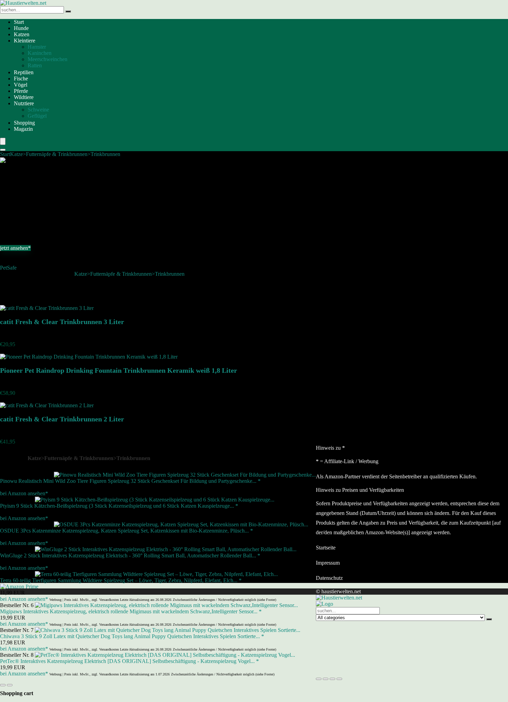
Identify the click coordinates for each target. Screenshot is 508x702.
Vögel (20, 85)
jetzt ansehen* (15, 248)
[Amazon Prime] (19, 586)
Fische (21, 78)
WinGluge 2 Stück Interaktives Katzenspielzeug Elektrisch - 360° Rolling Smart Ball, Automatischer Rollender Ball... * (130, 555)
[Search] (3, 150)
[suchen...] (68, 11)
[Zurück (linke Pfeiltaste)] (3, 685)
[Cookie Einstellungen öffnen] (368, 671)
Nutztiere (24, 103)
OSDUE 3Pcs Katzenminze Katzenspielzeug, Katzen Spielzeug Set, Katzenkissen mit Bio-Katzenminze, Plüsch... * (126, 531)
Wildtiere (24, 97)
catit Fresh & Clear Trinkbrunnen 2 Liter (62, 419)
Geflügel (37, 116)
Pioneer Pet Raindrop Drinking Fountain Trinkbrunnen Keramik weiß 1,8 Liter (118, 370)
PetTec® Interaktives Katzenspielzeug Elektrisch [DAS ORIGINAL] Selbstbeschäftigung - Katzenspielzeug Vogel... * (129, 661)
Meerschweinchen (47, 59)
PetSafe (8, 268)
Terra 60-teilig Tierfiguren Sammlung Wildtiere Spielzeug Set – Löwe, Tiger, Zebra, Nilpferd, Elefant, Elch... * (121, 580)
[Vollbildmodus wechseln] (325, 679)
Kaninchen (39, 53)
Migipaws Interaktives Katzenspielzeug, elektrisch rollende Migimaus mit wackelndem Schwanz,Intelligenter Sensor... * (131, 611)
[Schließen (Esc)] (339, 679)
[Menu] (3, 141)
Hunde (21, 28)
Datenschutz (329, 578)
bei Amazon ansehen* (24, 493)
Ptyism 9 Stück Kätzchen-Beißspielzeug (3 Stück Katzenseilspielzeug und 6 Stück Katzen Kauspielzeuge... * (119, 506)
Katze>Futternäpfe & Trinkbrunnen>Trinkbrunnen (65, 154)
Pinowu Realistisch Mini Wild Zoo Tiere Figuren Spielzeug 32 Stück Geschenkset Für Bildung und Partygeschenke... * (130, 481)
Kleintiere (24, 40)
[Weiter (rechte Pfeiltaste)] (9, 685)
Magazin (23, 129)
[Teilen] (332, 679)
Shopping (24, 123)
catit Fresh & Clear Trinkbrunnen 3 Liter (62, 321)
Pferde (21, 91)
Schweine (38, 110)
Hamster (37, 47)
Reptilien (24, 72)
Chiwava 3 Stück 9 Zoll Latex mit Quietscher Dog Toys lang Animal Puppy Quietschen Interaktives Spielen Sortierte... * (132, 636)
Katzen (21, 34)
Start (19, 22)
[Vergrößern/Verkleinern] (318, 679)
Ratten (35, 65)
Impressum (328, 563)
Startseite (326, 547)
